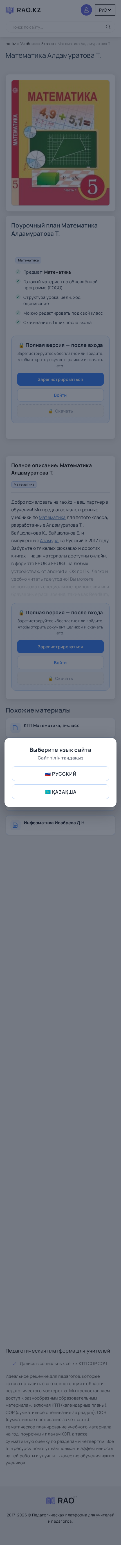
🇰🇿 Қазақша (61, 792)
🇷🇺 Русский (61, 774)
